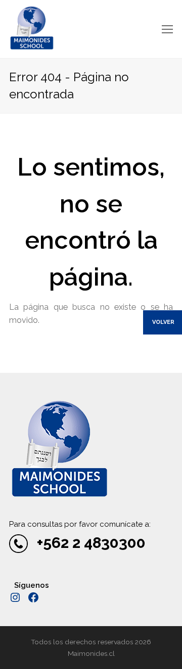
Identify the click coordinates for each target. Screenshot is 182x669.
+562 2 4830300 (91, 542)
